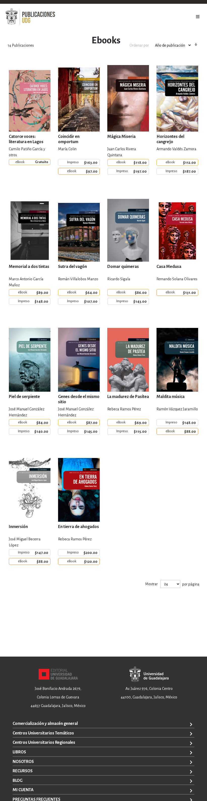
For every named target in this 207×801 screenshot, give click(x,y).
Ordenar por (139, 45)
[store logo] (30, 17)
